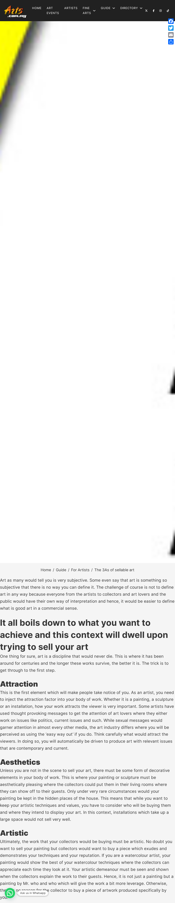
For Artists (80, 570)
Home (37, 8)
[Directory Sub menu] (141, 8)
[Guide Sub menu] (113, 8)
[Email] (170, 34)
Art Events (53, 10)
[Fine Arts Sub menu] (94, 10)
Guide (61, 570)
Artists (71, 8)
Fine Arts (87, 10)
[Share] (170, 41)
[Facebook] (170, 21)
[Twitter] (170, 28)
